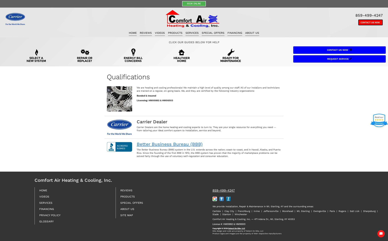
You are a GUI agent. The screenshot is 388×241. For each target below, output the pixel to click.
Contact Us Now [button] (370, 22)
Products (175, 32)
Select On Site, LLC (236, 228)
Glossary (46, 221)
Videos (160, 32)
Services (192, 32)
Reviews (146, 32)
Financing (234, 32)
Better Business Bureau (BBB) (170, 144)
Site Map (126, 215)
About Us (252, 32)
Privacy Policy (49, 215)
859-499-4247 (223, 190)
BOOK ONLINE (194, 3)
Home (133, 32)
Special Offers (213, 32)
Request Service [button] (338, 59)
